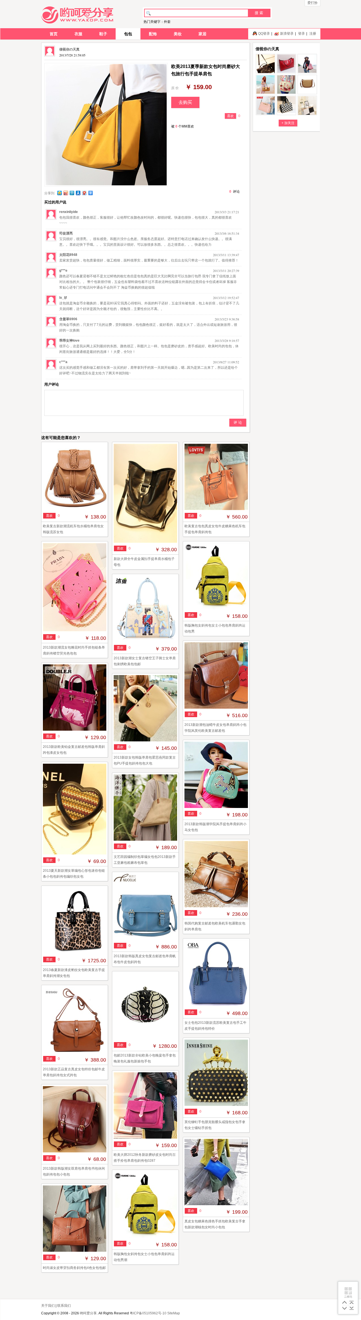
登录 (301, 34)
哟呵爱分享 (88, 1313)
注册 (312, 34)
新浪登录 (287, 34)
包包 (128, 34)
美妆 (178, 34)
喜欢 (230, 116)
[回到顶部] (351, 1302)
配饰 (153, 34)
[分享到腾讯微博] (72, 192)
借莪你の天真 (69, 49)
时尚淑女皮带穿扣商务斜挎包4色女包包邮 (74, 1268)
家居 (202, 34)
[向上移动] (344, 1302)
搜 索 (259, 13)
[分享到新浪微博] (65, 192)
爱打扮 (312, 3)
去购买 (185, 102)
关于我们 (48, 1306)
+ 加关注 (287, 123)
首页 (54, 34)
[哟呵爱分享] (77, 15)
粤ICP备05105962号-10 (148, 1313)
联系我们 (64, 1306)
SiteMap (173, 1313)
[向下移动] (344, 1308)
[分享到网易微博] (84, 192)
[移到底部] (351, 1308)
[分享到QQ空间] (59, 192)
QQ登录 (264, 34)
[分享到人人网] (78, 192)
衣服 (78, 34)
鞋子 (103, 34)
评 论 (238, 422)
